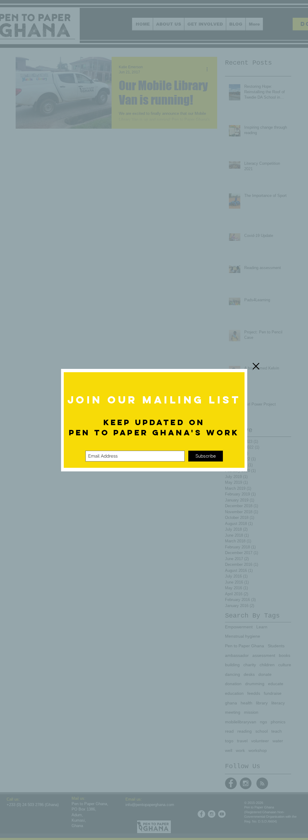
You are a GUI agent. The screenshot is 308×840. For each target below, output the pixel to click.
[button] (256, 366)
